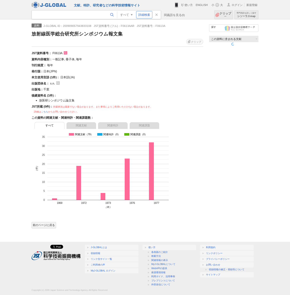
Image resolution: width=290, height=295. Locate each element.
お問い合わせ (213, 264)
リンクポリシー (214, 253)
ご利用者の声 (98, 264)
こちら (44, 111)
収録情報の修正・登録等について (226, 269)
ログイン (237, 5)
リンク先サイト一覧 (101, 259)
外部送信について (160, 284)
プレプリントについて (163, 280)
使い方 (188, 5)
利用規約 (210, 247)
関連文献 (81, 125)
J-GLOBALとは (99, 247)
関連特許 (112, 125)
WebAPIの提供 (159, 268)
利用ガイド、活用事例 (163, 276)
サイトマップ (213, 274)
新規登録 (251, 5)
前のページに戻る (44, 225)
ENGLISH (202, 5)
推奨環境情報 (158, 272)
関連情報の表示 (159, 260)
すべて (49, 125)
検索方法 (156, 256)
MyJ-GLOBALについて (163, 264)
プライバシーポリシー (218, 259)
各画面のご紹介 (159, 252)
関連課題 (144, 125)
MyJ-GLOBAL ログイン (103, 270)
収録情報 (95, 253)
